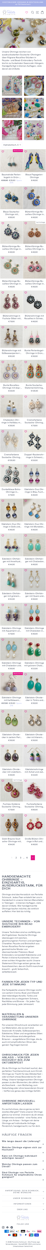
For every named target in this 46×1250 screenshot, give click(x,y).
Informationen (22, 1204)
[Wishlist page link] (27, 12)
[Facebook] (7, 1228)
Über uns (22, 1209)
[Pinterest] (11, 1228)
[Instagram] (3, 1228)
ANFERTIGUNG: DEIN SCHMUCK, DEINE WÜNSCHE (22, 1192)
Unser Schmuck (22, 1198)
